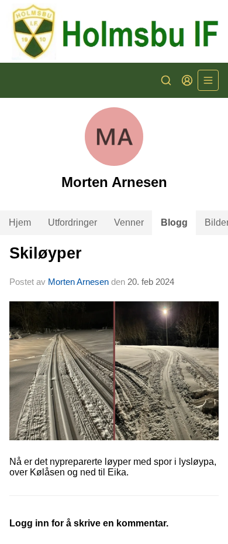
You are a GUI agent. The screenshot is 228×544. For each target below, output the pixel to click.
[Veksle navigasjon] (208, 80)
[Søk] (166, 80)
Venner (129, 222)
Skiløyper (45, 253)
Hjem (20, 222)
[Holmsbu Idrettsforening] (114, 31)
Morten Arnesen (78, 282)
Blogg (174, 222)
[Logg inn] (187, 80)
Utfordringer (72, 222)
